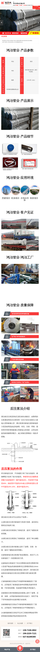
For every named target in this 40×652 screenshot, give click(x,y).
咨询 (20, 649)
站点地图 (20, 623)
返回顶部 (10, 623)
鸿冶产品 (7, 649)
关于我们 (29, 623)
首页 (37, 642)
